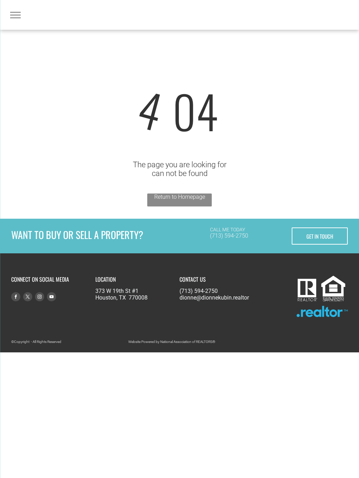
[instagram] (39, 297)
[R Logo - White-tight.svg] (307, 300)
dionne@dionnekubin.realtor (214, 297)
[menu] (15, 15)
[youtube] (51, 297)
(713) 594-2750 (229, 235)
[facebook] (15, 297)
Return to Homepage (179, 197)
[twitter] (27, 297)
